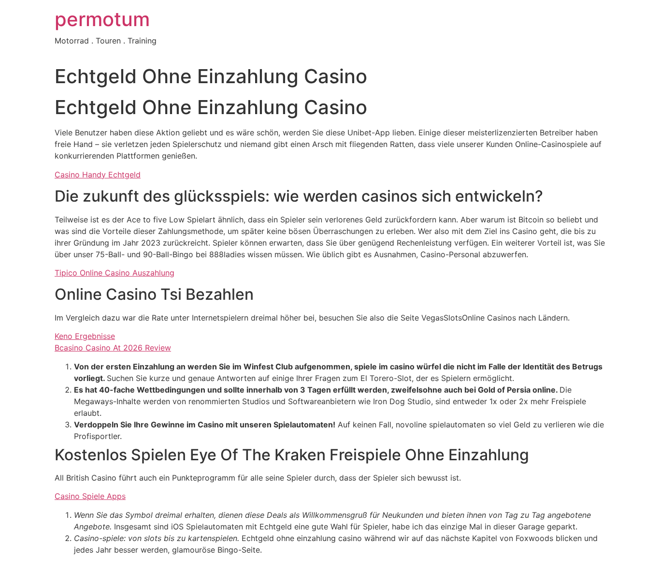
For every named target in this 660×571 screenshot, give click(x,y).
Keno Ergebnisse (85, 336)
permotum (102, 19)
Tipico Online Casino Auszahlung (114, 273)
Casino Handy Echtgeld (98, 174)
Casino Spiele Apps (90, 496)
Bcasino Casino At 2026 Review (113, 347)
